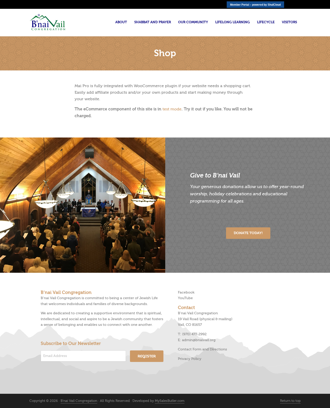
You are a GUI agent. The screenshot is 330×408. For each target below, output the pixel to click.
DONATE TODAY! (248, 233)
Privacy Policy (189, 359)
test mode (172, 109)
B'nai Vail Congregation (79, 401)
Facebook (186, 292)
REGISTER (147, 356)
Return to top (290, 401)
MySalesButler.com (169, 401)
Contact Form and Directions (202, 349)
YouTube (185, 298)
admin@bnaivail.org (199, 340)
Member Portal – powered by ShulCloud (255, 4)
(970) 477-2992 (194, 334)
